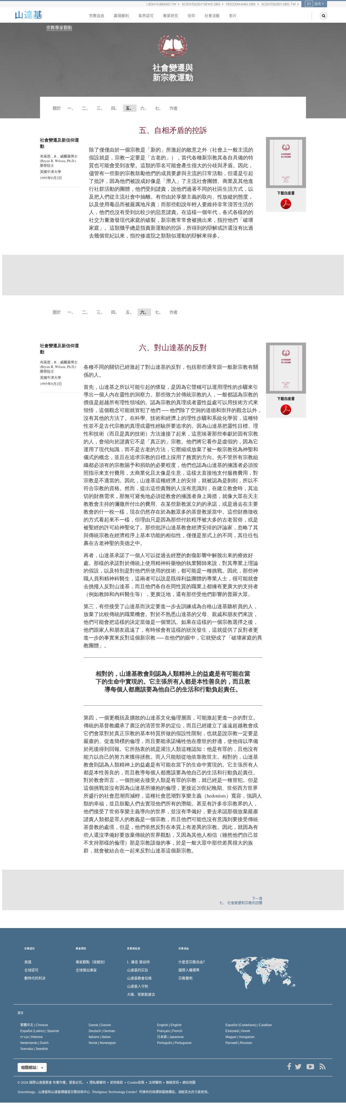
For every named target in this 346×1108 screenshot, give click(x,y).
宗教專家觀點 (59, 27)
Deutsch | (102, 1031)
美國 (27, 962)
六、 (144, 108)
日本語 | (170, 1037)
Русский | (238, 1043)
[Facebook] (289, 1066)
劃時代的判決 (34, 978)
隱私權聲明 (97, 1082)
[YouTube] (310, 1066)
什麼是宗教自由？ (192, 962)
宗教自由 (96, 16)
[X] (298, 1066)
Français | (169, 1031)
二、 (86, 108)
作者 (173, 108)
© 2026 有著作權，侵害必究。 (51, 1082)
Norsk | (102, 1043)
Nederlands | (34, 1043)
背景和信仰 (133, 949)
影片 (233, 16)
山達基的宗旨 (137, 970)
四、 (115, 108)
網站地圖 (188, 1082)
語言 (21, 1013)
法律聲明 (155, 1082)
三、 (101, 108)
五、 (130, 312)
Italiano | (100, 1037)
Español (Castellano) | (248, 1025)
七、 (159, 108)
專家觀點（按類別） (91, 962)
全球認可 (31, 970)
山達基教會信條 (139, 978)
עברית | (31, 1037)
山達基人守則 (137, 986)
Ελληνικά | (237, 1031)
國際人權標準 (188, 970)
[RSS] (322, 1066)
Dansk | (100, 1025)
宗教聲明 (185, 978)
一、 (71, 108)
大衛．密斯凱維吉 (141, 994)
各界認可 (146, 16)
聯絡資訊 (172, 1082)
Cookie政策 (135, 1082)
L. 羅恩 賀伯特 (138, 962)
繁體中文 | (34, 1025)
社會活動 (212, 16)
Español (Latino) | (39, 1031)
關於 (57, 108)
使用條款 (116, 1082)
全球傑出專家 (86, 970)
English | (169, 1025)
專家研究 (170, 16)
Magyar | (240, 1037)
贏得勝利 (121, 16)
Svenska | (34, 1049)
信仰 (191, 16)
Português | (174, 1043)
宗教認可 (29, 949)
